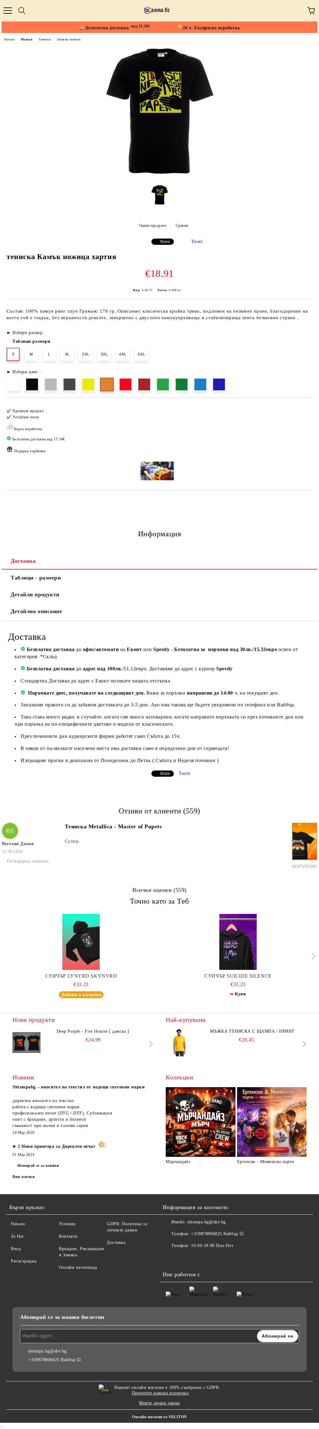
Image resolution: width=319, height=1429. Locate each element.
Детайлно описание (36, 611)
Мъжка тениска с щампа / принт (252, 1031)
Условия (67, 1224)
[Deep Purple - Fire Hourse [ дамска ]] (26, 1042)
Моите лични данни (159, 1403)
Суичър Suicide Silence (237, 976)
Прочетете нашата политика (160, 1393)
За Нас (17, 1236)
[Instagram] (184, 1258)
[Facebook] (171, 1258)
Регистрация (23, 1261)
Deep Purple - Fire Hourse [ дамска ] (93, 1031)
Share (165, 242)
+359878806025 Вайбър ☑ (217, 1233)
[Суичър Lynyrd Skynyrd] (81, 942)
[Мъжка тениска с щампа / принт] (180, 1042)
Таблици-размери (31, 341)
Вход (16, 1248)
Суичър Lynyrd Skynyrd (81, 976)
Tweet (197, 241)
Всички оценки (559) (159, 890)
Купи (240, 994)
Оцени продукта (152, 225)
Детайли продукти (35, 594)
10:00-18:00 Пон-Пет (212, 1245)
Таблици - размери (36, 578)
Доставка (23, 561)
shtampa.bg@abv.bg (206, 1222)
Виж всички (23, 1177)
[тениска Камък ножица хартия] (159, 175)
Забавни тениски (68, 39)
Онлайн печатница (78, 1267)
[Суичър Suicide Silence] (238, 942)
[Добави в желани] (303, 408)
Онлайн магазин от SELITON (159, 1417)
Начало (9, 39)
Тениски (44, 39)
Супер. (72, 841)
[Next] (312, 956)
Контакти (68, 1236)
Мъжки (26, 39)
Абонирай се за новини (38, 1165)
